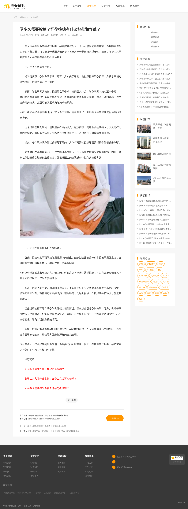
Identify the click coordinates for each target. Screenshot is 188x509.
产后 (141, 263)
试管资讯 (155, 32)
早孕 (141, 269)
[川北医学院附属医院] (144, 180)
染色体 (156, 281)
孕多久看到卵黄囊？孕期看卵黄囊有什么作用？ (47, 426)
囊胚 (149, 293)
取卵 (141, 299)
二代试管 (89, 467)
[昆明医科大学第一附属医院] (144, 142)
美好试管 (29, 34)
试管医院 (105, 6)
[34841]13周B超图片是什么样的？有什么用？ (155, 200)
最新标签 (145, 258)
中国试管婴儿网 (24, 492)
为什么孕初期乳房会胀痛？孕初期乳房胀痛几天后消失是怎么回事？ (155, 64)
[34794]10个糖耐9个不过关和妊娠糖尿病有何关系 (155, 210)
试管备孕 (34, 17)
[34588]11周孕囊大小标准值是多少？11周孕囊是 (155, 224)
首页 (65, 6)
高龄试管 (155, 275)
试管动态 (91, 6)
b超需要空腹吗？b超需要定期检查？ (155, 106)
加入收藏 (72, 400)
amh (165, 275)
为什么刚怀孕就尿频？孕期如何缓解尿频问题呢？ (155, 83)
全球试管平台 (9, 492)
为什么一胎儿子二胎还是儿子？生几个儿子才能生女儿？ (155, 78)
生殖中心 (143, 275)
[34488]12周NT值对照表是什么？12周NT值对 (155, 243)
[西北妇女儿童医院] (144, 156)
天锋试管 (48, 492)
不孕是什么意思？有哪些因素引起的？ (155, 73)
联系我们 (134, 6)
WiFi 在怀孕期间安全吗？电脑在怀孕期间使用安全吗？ (155, 88)
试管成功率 (144, 281)
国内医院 (61, 462)
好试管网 (37, 492)
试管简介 (7, 462)
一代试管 (89, 462)
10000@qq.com (124, 467)
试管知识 (155, 37)
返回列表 (115, 418)
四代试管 (89, 475)
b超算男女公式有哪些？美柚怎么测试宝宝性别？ (155, 92)
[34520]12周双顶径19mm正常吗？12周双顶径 (155, 233)
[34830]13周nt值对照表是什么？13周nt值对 (155, 205)
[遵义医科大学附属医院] (144, 168)
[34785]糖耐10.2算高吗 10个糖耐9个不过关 (155, 214)
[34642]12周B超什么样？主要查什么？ (155, 219)
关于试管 (77, 6)
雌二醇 (142, 287)
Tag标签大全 (73, 492)
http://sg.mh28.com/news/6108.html (44, 418)
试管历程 (7, 467)
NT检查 (150, 269)
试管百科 (155, 41)
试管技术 (7, 471)
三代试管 (89, 471)
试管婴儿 (165, 287)
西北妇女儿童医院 (162, 153)
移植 (165, 293)
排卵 (161, 263)
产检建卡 (151, 263)
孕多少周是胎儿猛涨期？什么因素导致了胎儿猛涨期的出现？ (53, 430)
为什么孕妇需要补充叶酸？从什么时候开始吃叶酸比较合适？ (155, 102)
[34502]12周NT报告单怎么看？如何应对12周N (155, 238)
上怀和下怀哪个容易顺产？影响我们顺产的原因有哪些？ (155, 97)
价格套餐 (120, 6)
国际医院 (61, 467)
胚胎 (157, 293)
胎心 (160, 269)
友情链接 (7, 484)
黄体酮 (166, 281)
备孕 (141, 293)
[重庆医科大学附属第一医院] (144, 127)
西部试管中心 (60, 492)
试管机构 (61, 471)
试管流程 (7, 475)
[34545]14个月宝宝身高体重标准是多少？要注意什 (155, 228)
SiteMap (36, 505)
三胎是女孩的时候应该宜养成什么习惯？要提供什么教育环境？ (155, 69)
